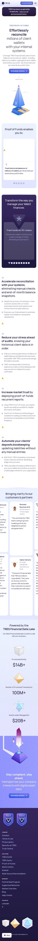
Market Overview (9, 888)
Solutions (5, 854)
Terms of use (7, 838)
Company (5, 832)
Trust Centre (7, 848)
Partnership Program (11, 882)
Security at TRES (9, 845)
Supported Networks (11, 885)
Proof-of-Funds (8, 863)
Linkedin (5, 903)
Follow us (5, 900)
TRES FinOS (7, 857)
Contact (5, 835)
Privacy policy (8, 842)
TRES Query (7, 860)
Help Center (7, 895)
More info (5, 879)
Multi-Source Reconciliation (14, 873)
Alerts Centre (7, 867)
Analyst (5, 870)
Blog (4, 892)
